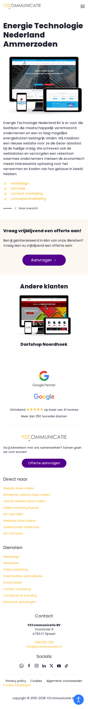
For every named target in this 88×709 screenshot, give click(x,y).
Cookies (36, 681)
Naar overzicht (28, 208)
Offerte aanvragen (44, 463)
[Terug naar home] (22, 6)
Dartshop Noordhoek (44, 344)
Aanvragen (41, 260)
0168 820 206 (44, 642)
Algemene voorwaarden (64, 681)
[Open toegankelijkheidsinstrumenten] (78, 700)
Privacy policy (16, 681)
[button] (83, 6)
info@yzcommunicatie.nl (44, 647)
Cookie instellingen (17, 685)
